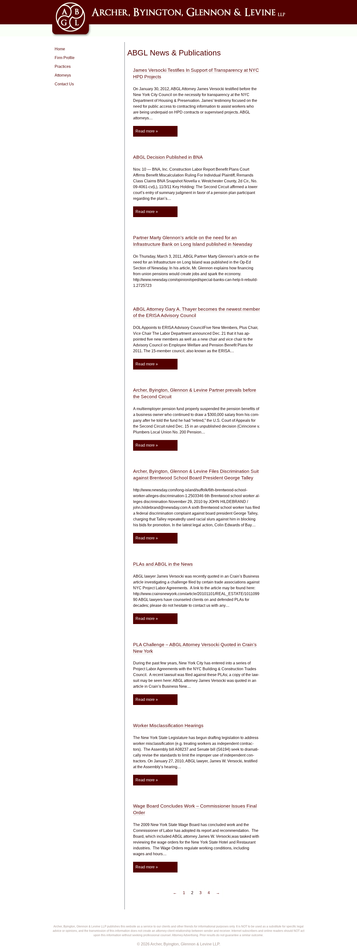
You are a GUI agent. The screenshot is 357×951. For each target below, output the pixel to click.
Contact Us (64, 84)
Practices (63, 66)
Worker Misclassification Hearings (168, 725)
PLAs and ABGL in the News (163, 564)
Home (60, 49)
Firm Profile (65, 58)
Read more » (147, 131)
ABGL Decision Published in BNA (168, 157)
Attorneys (63, 75)
